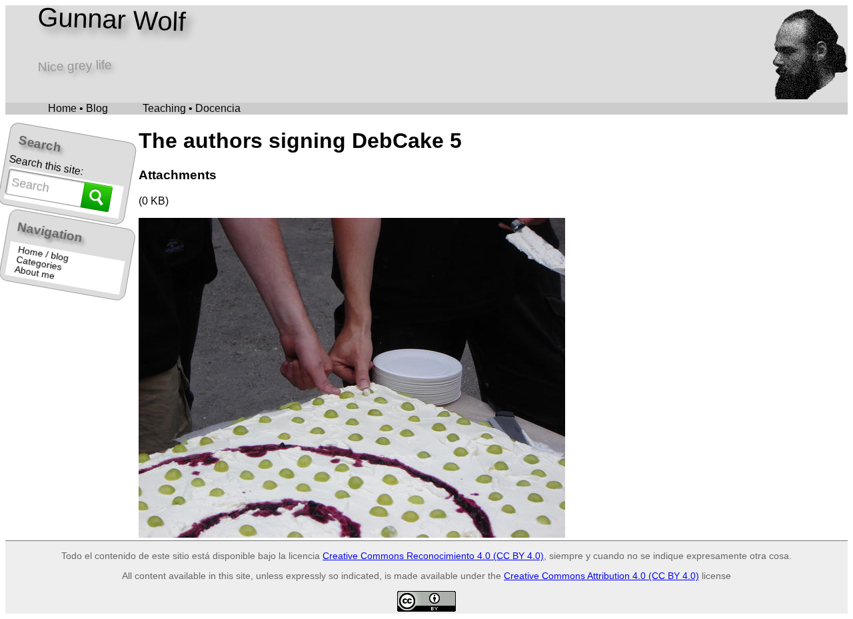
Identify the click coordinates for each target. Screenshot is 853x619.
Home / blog (43, 254)
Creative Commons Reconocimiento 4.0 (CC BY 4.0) (433, 555)
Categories (39, 264)
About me (35, 273)
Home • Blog (78, 108)
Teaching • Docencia (192, 108)
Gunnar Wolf (111, 19)
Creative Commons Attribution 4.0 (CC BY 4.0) (601, 575)
